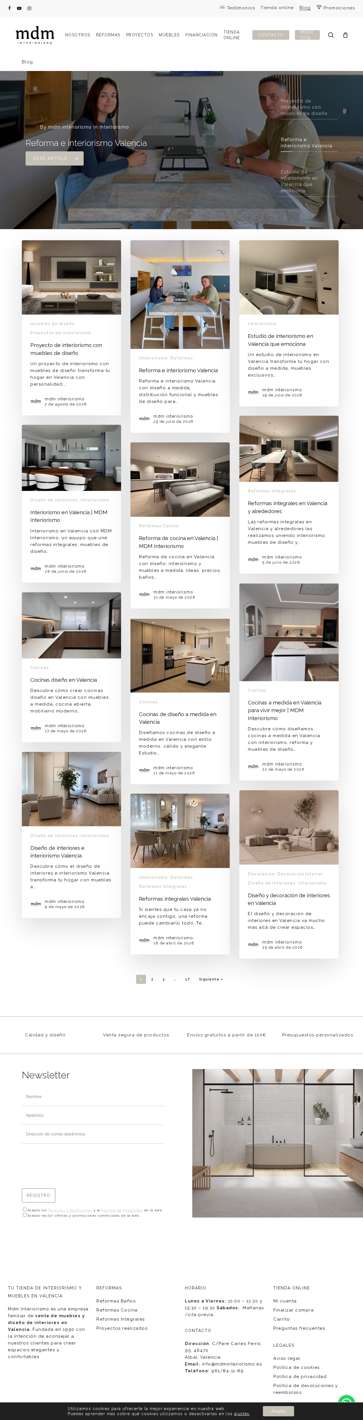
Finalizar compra (293, 1310)
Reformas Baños (116, 1301)
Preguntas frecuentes (299, 1328)
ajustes (242, 1413)
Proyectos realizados (121, 1328)
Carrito (281, 1319)
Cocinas (257, 690)
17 (187, 979)
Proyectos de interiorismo (60, 333)
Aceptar (278, 1411)
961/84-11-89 (227, 1370)
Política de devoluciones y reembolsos (305, 1389)
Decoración (261, 873)
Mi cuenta (285, 1301)
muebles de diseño (52, 323)
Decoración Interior (300, 873)
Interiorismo (153, 358)
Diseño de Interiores (54, 500)
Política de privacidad (300, 1376)
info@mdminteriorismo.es (232, 1364)
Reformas (181, 358)
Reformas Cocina (159, 526)
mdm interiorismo (70, 127)
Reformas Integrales (272, 491)
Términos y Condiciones (70, 1210)
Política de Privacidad (122, 1210)
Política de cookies (296, 1367)
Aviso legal (286, 1358)
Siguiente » (211, 979)
